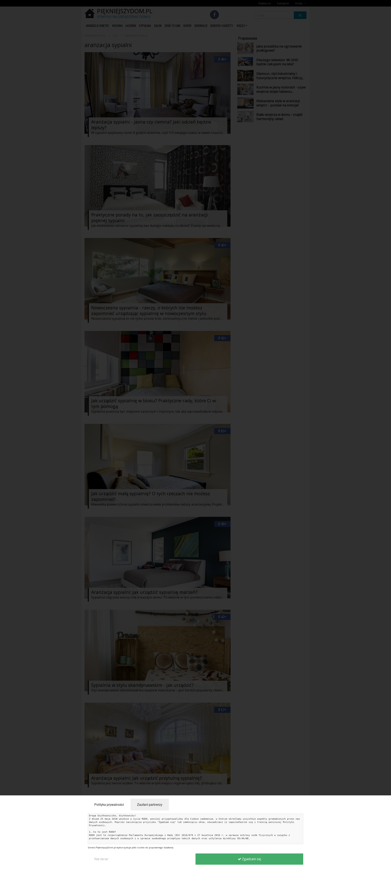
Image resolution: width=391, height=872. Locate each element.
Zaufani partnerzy (149, 804)
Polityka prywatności (109, 804)
